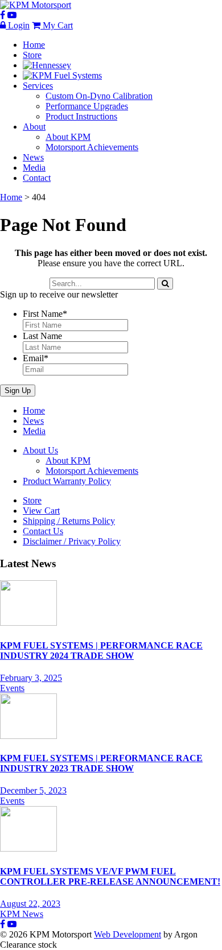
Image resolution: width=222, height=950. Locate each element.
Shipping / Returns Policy (69, 521)
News (33, 157)
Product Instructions (81, 116)
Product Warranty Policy (67, 481)
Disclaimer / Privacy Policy (72, 541)
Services (38, 85)
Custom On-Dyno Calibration (99, 96)
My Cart (56, 25)
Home (34, 44)
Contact (37, 178)
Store (32, 55)
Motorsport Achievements (92, 147)
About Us (40, 450)
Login (18, 25)
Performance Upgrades (87, 106)
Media (34, 167)
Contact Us (43, 531)
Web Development (127, 934)
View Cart (41, 510)
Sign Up (18, 390)
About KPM (68, 137)
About (34, 126)
